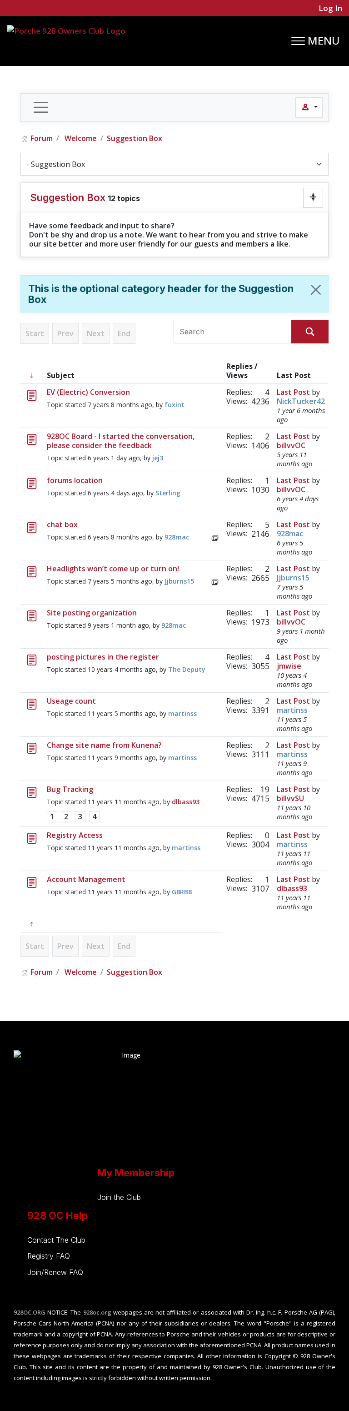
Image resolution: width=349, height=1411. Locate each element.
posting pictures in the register (103, 656)
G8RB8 (182, 891)
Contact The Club (56, 1240)
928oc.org (97, 1312)
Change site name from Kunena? (104, 745)
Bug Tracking (70, 789)
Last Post (293, 392)
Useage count (71, 701)
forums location (75, 480)
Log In (329, 8)
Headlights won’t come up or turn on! (113, 568)
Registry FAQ (48, 1255)
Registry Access (75, 835)
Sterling (167, 493)
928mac (177, 537)
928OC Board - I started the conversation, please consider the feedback (120, 441)
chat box (62, 524)
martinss (182, 713)
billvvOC (291, 445)
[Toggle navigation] (40, 107)
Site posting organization (92, 612)
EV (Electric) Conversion (88, 392)
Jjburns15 (179, 581)
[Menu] (315, 41)
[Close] (316, 290)
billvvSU (290, 798)
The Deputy (186, 669)
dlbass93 (185, 801)
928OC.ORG (29, 1312)
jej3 (157, 458)
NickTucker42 (301, 401)
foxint (174, 404)
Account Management (86, 879)
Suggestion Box (67, 197)
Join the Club (119, 1197)
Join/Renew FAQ (55, 1272)
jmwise (289, 666)
